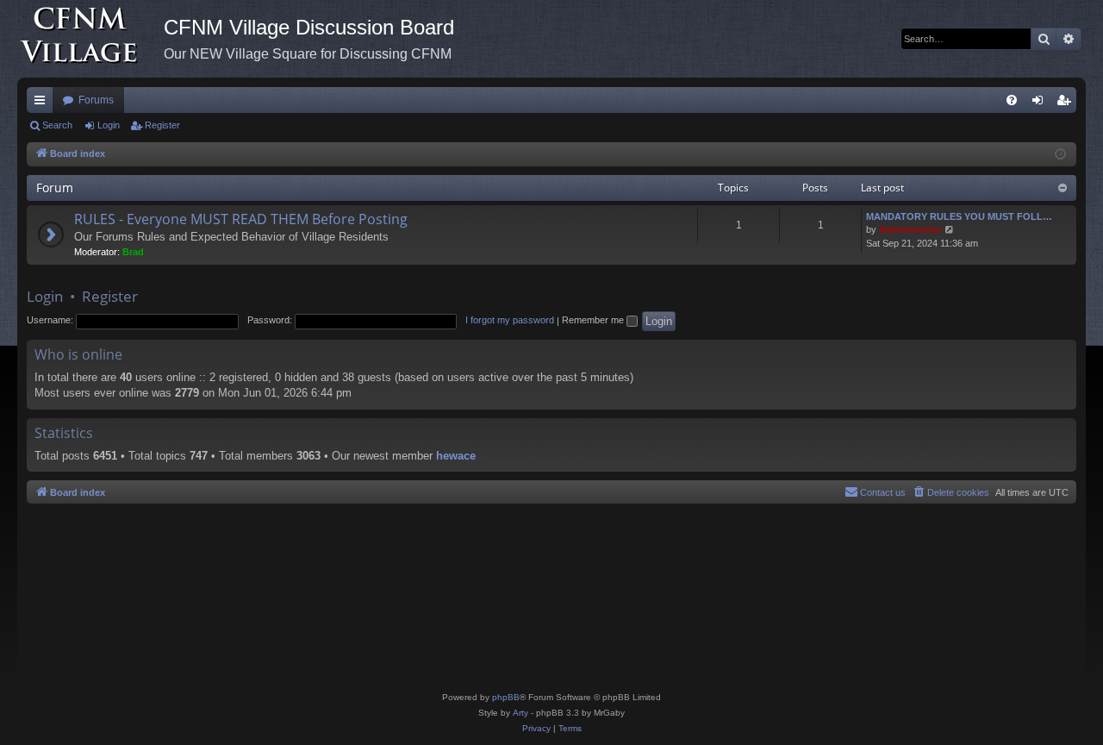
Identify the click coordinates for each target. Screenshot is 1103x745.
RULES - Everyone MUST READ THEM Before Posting (241, 219)
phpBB (506, 697)
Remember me (594, 320)
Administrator (910, 229)
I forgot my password (509, 320)
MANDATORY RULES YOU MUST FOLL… (959, 216)
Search (57, 125)
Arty (520, 712)
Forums (96, 100)
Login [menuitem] (1040, 103)
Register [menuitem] (1066, 103)
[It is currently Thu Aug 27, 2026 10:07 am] (1060, 155)
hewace (456, 455)
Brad (133, 252)
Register (162, 125)
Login (108, 125)
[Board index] (90, 39)
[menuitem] (1012, 100)
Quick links (43, 103)
